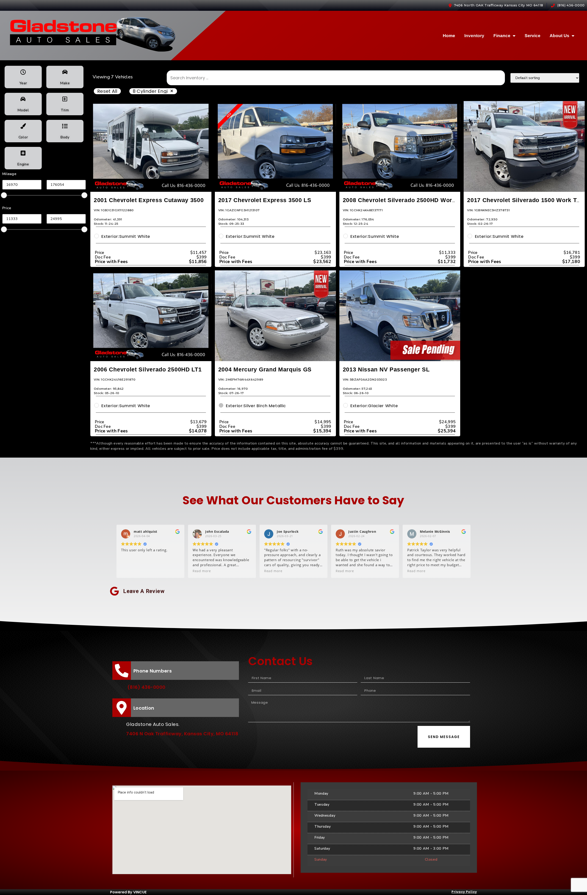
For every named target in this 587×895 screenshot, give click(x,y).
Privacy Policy (464, 892)
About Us (559, 35)
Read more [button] (202, 571)
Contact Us (280, 661)
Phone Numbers (152, 671)
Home (449, 35)
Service (532, 35)
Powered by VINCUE (128, 892)
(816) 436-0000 (146, 687)
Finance (501, 35)
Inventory (474, 35)
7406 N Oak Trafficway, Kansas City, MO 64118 (182, 733)
